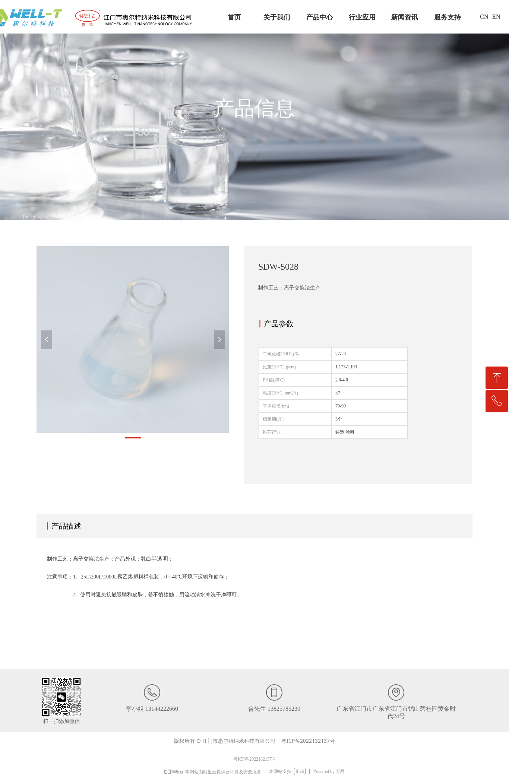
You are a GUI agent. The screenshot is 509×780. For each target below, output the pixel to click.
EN (496, 16)
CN (484, 16)
